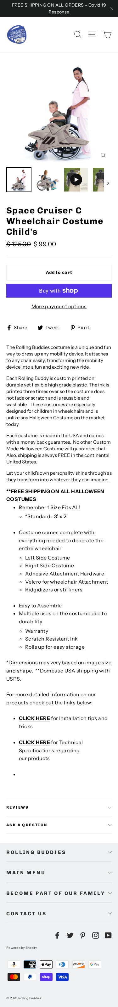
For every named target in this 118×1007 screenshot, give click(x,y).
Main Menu (26, 873)
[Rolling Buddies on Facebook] (57, 935)
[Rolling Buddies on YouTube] (108, 935)
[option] (59, 111)
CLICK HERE (34, 718)
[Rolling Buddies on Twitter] (70, 935)
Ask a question (27, 825)
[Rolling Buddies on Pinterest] (82, 935)
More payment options (59, 306)
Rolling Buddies (36, 852)
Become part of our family (55, 893)
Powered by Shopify (21, 948)
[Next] (108, 183)
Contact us (26, 914)
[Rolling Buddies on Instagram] (95, 935)
